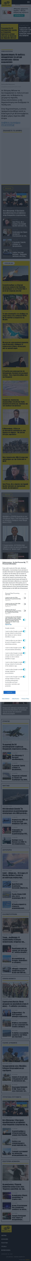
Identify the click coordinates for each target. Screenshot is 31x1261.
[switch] (24, 598)
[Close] (27, 562)
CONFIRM (9, 692)
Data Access (15, 698)
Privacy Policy (25, 698)
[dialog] (15, 630)
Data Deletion (5, 698)
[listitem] (15, 594)
